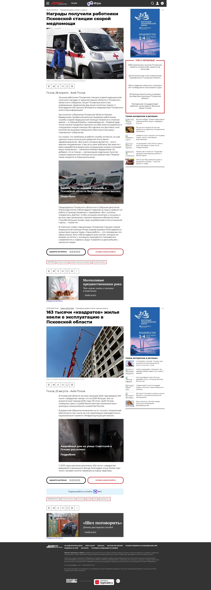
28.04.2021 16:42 (52, 10)
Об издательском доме (73, 545)
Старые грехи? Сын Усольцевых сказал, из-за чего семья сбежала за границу (149, 387)
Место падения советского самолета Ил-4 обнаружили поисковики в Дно (145, 86)
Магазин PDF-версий (115, 545)
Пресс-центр (90, 545)
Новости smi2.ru (54, 301)
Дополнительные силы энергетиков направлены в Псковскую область (145, 77)
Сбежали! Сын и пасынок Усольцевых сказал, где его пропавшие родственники (150, 137)
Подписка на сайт (71, 548)
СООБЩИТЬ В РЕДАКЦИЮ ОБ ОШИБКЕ (104, 548)
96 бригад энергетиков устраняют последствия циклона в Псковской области (145, 96)
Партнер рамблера (85, 581)
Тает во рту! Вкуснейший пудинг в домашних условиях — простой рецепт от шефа (149, 161)
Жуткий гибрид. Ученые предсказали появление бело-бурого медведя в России (150, 121)
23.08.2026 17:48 (52, 308)
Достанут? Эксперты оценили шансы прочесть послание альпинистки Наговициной (150, 395)
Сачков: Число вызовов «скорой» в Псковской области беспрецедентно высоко (90, 190)
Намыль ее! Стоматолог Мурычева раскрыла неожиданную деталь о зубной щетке (149, 153)
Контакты (85, 548)
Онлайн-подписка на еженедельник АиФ (141, 545)
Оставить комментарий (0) (105, 252)
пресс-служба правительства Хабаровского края (65, 379)
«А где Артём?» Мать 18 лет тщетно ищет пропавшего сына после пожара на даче (149, 145)
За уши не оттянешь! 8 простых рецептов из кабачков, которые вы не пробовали (150, 129)
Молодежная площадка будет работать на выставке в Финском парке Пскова (145, 106)
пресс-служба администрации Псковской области (65, 80)
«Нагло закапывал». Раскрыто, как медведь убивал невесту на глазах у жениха (149, 371)
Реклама (101, 545)
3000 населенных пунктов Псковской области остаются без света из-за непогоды (145, 67)
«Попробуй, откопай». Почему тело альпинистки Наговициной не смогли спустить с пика (149, 363)
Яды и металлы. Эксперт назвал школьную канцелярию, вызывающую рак (148, 403)
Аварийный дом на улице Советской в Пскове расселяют (86, 448)
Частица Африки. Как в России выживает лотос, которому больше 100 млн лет (149, 379)
